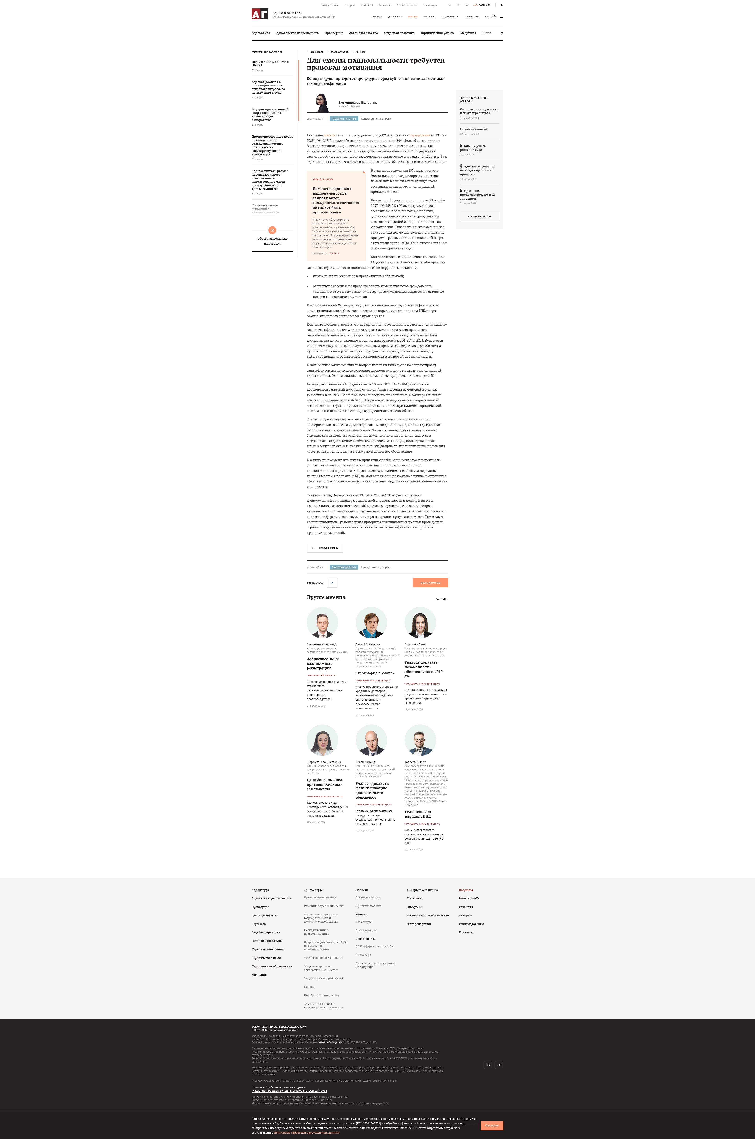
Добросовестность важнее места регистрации (323, 663)
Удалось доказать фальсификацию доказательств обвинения (372, 790)
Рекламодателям (407, 5)
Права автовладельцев (320, 897)
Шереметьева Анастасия (324, 762)
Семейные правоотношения (324, 906)
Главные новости (368, 897)
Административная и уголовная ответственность (323, 1005)
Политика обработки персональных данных (279, 1087)
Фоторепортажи (419, 924)
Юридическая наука (267, 958)
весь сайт (490, 16)
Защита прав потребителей (323, 978)
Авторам (349, 5)
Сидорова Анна (415, 644)
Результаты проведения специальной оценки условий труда (289, 1090)
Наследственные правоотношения (316, 931)
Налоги (309, 987)
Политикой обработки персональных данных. (307, 1132)
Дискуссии (395, 16)
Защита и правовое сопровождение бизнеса (321, 968)
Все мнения (442, 599)
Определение (419, 135)
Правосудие (334, 33)
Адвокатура (261, 33)
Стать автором (340, 52)
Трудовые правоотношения (323, 958)
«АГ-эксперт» (313, 890)
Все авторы (430, 5)
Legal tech (259, 924)
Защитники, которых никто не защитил (376, 965)
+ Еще (486, 33)
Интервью (429, 16)
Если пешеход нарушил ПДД (418, 814)
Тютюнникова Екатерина (358, 102)
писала (329, 135)
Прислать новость (368, 906)
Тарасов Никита (415, 762)
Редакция (384, 5)
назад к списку (328, 547)
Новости (377, 16)
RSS (466, 5)
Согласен (492, 1125)
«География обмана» (375, 673)
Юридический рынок (437, 33)
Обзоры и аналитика (422, 890)
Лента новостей (267, 52)
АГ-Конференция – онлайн (375, 946)
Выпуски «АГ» (330, 5)
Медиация (468, 33)
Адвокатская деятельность (297, 33)
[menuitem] (261, 32)
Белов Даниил (365, 762)
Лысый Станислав (368, 644)
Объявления (471, 16)
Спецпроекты (449, 16)
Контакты (367, 5)
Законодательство (363, 33)
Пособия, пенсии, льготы (322, 995)
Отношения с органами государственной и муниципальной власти (321, 918)
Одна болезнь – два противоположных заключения (325, 784)
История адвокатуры (267, 941)
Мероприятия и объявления (428, 915)
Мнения (412, 16)
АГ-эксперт (363, 955)
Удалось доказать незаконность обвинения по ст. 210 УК (424, 669)
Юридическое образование (272, 966)
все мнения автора (480, 216)
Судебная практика (399, 33)
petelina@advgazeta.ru (331, 1042)
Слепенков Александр (321, 644)
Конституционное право (376, 118)
